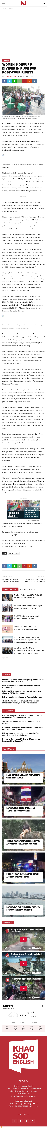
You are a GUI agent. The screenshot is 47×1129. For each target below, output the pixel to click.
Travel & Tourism (9, 749)
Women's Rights (14, 553)
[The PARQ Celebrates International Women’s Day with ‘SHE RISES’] (7, 618)
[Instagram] (20, 1121)
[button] (44, 3)
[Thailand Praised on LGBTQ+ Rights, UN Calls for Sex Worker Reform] (7, 597)
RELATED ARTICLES (10, 589)
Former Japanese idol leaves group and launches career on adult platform (23, 681)
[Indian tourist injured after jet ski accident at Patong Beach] (23, 868)
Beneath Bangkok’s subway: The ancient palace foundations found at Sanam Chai (22, 717)
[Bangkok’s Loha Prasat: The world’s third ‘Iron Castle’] (23, 769)
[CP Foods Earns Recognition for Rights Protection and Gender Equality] (7, 608)
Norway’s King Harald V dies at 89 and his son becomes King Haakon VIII (21, 740)
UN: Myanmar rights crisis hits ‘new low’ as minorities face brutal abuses (20, 734)
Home (4, 8)
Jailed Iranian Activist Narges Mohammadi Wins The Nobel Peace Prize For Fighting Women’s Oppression (29, 650)
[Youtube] (32, 1121)
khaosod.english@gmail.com (26, 1096)
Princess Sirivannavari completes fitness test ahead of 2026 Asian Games (21, 692)
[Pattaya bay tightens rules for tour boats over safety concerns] (23, 901)
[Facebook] (14, 1121)
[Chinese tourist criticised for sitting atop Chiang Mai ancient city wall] (23, 835)
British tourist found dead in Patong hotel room (22, 697)
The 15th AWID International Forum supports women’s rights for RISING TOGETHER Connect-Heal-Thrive (27, 639)
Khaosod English (10, 76)
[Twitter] (26, 1121)
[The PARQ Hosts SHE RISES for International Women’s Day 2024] (7, 629)
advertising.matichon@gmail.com (25, 1103)
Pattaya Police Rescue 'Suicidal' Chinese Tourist (11, 580)
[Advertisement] (23, 34)
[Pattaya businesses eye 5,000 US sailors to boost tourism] (23, 802)
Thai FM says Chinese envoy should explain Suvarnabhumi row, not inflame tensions (20, 702)
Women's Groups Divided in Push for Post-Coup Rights (35, 580)
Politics (10, 8)
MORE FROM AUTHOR (27, 589)
